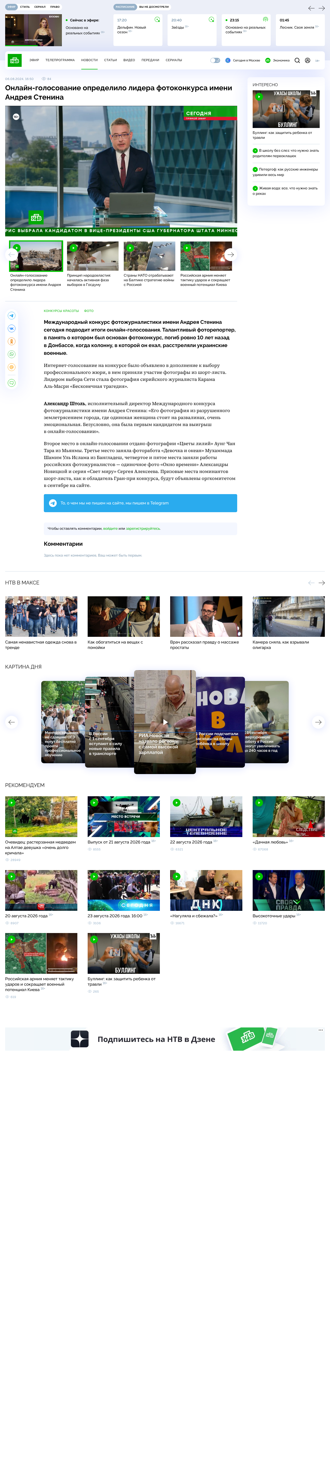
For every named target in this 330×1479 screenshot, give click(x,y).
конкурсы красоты (61, 311)
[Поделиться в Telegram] (11, 315)
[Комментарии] (11, 383)
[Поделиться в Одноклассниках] (11, 341)
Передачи (150, 60)
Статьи (110, 60)
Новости (89, 60)
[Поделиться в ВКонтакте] (11, 328)
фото (89, 311)
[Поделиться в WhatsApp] (11, 354)
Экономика (281, 60)
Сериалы (174, 60)
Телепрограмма (60, 60)
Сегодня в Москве (246, 60)
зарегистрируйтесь (143, 529)
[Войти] (307, 60)
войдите (110, 529)
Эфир (34, 60)
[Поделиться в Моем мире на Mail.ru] (11, 367)
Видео (129, 60)
